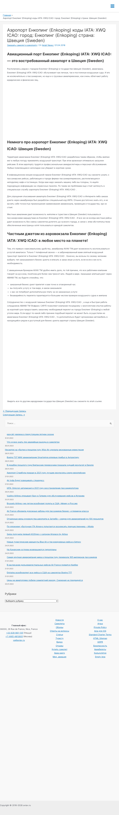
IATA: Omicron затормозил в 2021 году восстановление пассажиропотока (43, 488)
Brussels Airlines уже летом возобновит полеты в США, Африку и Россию (42, 503)
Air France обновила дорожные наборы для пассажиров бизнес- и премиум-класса (48, 511)
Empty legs (100, 657)
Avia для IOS (100, 631)
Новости (59, 620)
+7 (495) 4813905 (14, 636)
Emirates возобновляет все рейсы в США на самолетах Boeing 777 (39, 572)
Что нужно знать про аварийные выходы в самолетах (33, 442)
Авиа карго (59, 653)
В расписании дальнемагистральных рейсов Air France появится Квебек (42, 565)
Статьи (59, 634)
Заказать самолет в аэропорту (22, 45)
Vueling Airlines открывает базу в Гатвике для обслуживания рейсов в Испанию (45, 496)
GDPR (100, 642)
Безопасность (100, 646)
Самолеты (60, 623)
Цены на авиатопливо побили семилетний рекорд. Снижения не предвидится (45, 580)
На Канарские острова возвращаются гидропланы (31, 549)
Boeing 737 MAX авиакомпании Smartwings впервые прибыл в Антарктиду (43, 457)
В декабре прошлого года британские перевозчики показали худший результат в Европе (50, 465)
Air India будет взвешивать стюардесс (25, 480)
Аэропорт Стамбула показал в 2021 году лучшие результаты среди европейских (46, 473)
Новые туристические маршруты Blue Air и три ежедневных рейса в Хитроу (44, 542)
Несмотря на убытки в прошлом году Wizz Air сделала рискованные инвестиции (44, 450)
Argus (100, 623)
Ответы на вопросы (59, 631)
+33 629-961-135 (14, 633)
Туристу (60, 638)
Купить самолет (59, 649)
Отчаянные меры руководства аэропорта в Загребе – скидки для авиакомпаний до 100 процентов (55, 519)
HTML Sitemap (100, 638)
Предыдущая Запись (14, 411)
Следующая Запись (14, 415)
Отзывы (59, 646)
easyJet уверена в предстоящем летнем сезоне (30, 434)
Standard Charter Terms (100, 634)
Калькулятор (100, 653)
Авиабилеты (100, 649)
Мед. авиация (59, 657)
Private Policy (100, 627)
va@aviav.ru (19, 640)
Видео (59, 642)
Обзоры (59, 627)
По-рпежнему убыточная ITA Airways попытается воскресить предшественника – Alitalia (50, 526)
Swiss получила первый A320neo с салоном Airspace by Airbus (37, 534)
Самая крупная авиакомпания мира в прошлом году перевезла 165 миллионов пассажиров (52, 557)
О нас (100, 620)
